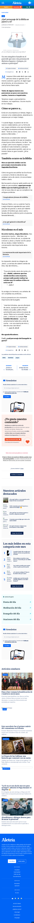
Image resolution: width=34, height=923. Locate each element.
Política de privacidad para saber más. (16, 392)
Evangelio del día (11, 613)
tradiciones (6, 739)
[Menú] (6, 3)
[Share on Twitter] (22, 72)
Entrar (21, 468)
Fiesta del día (9, 602)
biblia (4, 357)
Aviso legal (17, 912)
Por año (17, 892)
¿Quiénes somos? (17, 909)
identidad (10, 357)
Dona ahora (16, 7)
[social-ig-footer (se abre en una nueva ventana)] (21, 898)
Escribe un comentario (17, 474)
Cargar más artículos (17, 533)
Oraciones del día (11, 619)
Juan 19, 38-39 (14, 328)
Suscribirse (12, 861)
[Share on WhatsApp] (28, 72)
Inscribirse (7, 396)
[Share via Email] (25, 72)
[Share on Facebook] (16, 72)
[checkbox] (3, 391)
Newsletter (17, 883)
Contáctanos (17, 915)
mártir (4, 709)
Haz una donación (17, 906)
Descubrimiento (17, 876)
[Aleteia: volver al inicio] (17, 2)
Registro (6, 7)
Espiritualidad (5, 12)
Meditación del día (12, 608)
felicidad (5, 800)
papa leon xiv (6, 768)
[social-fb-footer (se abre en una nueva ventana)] (15, 898)
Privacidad (17, 917)
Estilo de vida (17, 874)
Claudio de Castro (19, 25)
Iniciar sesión (21, 861)
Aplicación (17, 885)
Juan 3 (11, 285)
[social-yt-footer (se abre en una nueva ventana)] (12, 898)
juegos (17, 357)
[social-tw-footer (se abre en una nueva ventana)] (18, 898)
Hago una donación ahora (12, 439)
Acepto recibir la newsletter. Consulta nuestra (16, 392)
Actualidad (17, 870)
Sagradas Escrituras (9, 167)
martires (5, 674)
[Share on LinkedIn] (19, 72)
